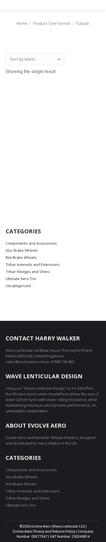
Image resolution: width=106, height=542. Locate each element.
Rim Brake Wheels (21, 257)
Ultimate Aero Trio (21, 278)
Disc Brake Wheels (22, 250)
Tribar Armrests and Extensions (33, 264)
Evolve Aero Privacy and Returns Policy (44, 531)
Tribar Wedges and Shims (28, 271)
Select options (53, 207)
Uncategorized (18, 285)
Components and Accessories (31, 243)
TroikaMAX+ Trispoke (53, 186)
